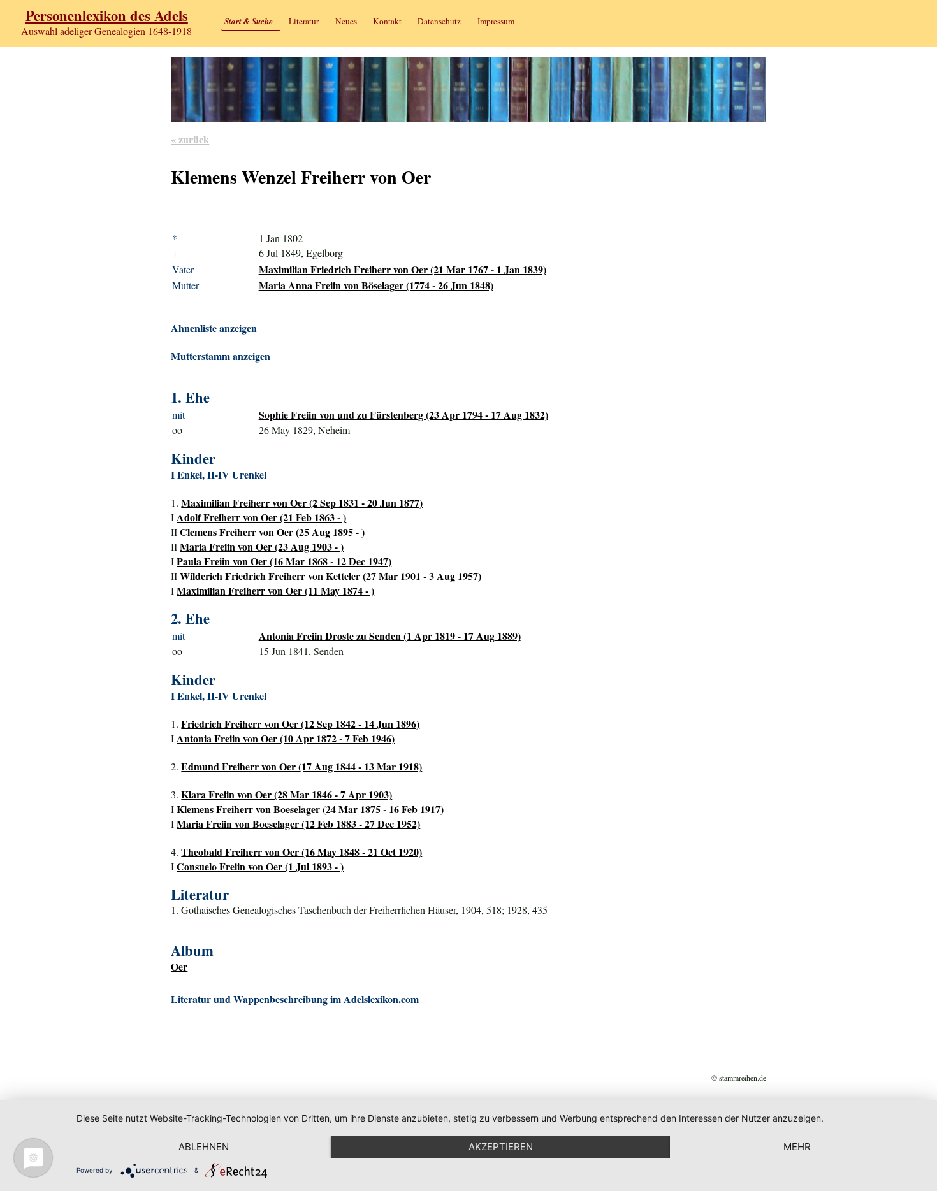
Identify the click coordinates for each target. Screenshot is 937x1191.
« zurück (190, 139)
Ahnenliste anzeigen (214, 328)
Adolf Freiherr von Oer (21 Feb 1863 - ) (261, 517)
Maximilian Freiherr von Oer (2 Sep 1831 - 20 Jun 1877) (302, 502)
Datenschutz (439, 21)
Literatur (304, 21)
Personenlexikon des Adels (106, 15)
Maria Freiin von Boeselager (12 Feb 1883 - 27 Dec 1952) (298, 823)
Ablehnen (203, 1147)
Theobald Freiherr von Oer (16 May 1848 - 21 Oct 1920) (301, 851)
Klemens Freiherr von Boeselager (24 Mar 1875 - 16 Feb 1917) (310, 809)
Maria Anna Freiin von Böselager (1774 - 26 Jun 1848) (376, 285)
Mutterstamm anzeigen (220, 356)
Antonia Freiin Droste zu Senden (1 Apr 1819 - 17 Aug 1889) (390, 635)
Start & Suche (248, 21)
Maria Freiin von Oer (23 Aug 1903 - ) (262, 546)
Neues (346, 21)
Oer (179, 966)
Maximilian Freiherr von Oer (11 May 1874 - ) (275, 590)
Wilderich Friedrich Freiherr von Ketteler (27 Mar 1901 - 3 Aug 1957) (330, 575)
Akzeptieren (500, 1147)
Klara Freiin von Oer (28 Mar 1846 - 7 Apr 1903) (286, 794)
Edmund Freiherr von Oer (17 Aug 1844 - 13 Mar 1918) (301, 766)
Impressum (495, 21)
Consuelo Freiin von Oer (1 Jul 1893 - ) (260, 866)
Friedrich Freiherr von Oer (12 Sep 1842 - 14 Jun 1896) (300, 723)
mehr (797, 1147)
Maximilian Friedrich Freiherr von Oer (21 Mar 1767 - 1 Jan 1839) (402, 269)
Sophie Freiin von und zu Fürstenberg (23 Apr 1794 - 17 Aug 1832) (403, 414)
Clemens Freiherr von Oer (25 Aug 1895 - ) (272, 531)
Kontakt (387, 21)
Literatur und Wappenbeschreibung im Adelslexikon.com (295, 999)
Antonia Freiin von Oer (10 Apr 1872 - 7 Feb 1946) (286, 738)
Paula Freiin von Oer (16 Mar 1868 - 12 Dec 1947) (284, 561)
